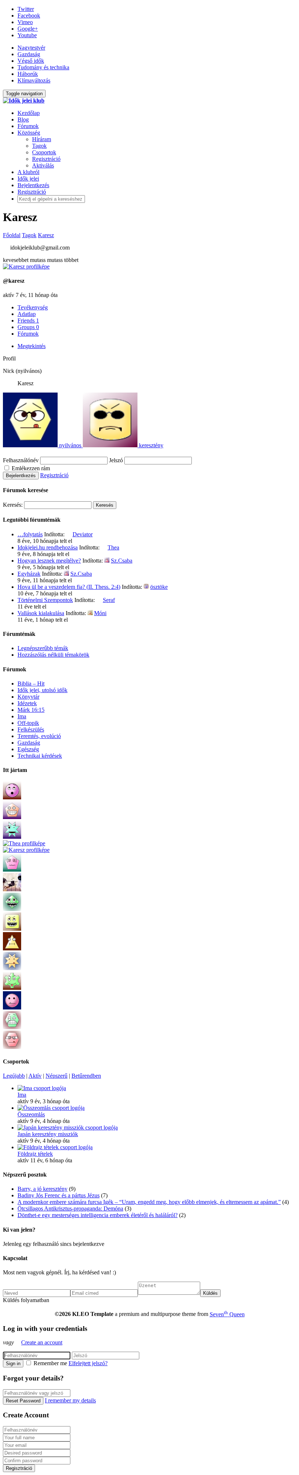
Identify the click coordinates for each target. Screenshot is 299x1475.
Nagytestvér (31, 48)
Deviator (83, 534)
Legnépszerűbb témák (43, 648)
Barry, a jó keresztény (42, 1189)
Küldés (210, 1293)
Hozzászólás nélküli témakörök (53, 655)
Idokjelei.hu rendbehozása (48, 547)
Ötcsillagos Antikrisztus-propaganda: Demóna (70, 1208)
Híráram (41, 139)
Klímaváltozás (34, 80)
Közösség (29, 133)
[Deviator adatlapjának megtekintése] (68, 534)
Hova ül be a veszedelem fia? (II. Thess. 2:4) (69, 587)
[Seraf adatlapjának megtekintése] (98, 600)
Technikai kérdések (40, 756)
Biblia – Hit (31, 683)
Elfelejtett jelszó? (88, 1363)
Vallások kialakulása (41, 613)
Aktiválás (43, 165)
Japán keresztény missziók (48, 1134)
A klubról (28, 172)
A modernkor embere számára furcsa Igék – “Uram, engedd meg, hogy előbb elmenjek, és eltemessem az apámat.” (149, 1202)
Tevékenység (33, 307)
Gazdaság (29, 54)
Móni (100, 613)
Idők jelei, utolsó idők (42, 690)
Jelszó (116, 460)
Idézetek (27, 703)
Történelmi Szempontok (45, 600)
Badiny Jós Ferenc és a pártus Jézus (59, 1195)
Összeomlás (31, 1114)
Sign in (13, 1363)
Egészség (28, 749)
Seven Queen (227, 1314)
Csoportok (44, 152)
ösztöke (159, 587)
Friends (28, 320)
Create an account (41, 1342)
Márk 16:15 (31, 710)
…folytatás (30, 534)
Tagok (39, 146)
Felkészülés (31, 729)
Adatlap (27, 314)
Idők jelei (28, 178)
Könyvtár (28, 697)
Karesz (46, 235)
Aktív (35, 1076)
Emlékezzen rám (30, 468)
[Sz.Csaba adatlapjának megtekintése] (106, 560)
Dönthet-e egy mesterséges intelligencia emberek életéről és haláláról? (98, 1215)
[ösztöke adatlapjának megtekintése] (146, 587)
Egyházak (29, 574)
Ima (22, 716)
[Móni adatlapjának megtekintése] (90, 613)
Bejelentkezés (33, 185)
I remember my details (70, 1400)
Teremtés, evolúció (39, 736)
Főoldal (11, 235)
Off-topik (28, 723)
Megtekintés (32, 346)
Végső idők (31, 61)
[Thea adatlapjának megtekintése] (103, 547)
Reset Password (23, 1400)
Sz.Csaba (121, 560)
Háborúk (28, 74)
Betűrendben (86, 1076)
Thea (113, 547)
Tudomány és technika (43, 67)
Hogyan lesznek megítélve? (49, 560)
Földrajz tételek (35, 1154)
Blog (23, 119)
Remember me (50, 1363)
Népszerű (56, 1076)
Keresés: (13, 505)
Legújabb (14, 1076)
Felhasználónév (21, 460)
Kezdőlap (29, 113)
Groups (28, 327)
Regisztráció (46, 159)
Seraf (109, 600)
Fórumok (28, 126)
